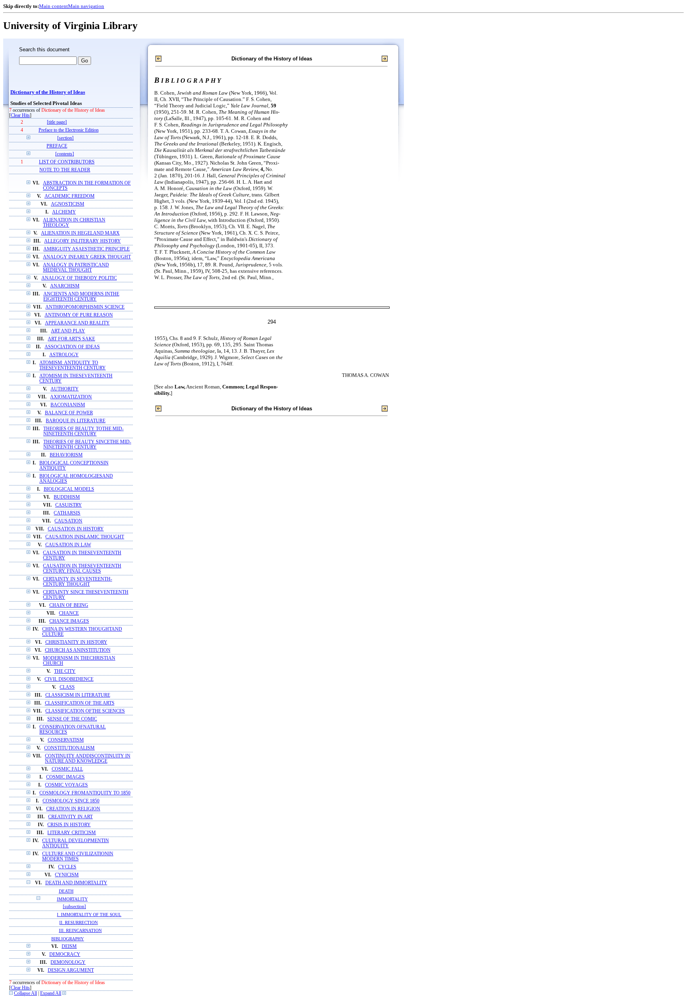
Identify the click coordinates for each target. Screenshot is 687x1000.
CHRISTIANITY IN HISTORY (76, 642)
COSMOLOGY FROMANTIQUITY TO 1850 (84, 793)
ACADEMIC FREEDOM (70, 196)
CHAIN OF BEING (68, 605)
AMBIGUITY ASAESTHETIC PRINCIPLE (86, 249)
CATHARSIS (67, 513)
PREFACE (57, 146)
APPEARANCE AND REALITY (77, 323)
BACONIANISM (67, 405)
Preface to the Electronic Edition (69, 130)
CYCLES (67, 867)
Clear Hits (20, 115)
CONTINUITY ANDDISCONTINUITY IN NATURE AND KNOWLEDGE (87, 758)
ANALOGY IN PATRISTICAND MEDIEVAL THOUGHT (76, 267)
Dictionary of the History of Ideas (47, 92)
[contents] (64, 154)
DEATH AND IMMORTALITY (76, 882)
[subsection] (74, 906)
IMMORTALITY (72, 899)
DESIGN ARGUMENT (71, 970)
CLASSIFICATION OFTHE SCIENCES (85, 711)
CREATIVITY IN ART (70, 816)
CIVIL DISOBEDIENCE (69, 679)
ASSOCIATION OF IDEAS (72, 347)
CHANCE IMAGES (69, 621)
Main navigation (86, 6)
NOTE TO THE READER (64, 170)
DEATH (66, 891)
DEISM (69, 946)
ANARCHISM (65, 286)
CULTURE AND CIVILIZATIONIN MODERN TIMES (77, 856)
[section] (65, 138)
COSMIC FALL (67, 769)
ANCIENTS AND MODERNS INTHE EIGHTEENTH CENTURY (81, 296)
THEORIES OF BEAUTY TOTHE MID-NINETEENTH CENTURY (83, 431)
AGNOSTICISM (67, 204)
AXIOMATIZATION (71, 397)
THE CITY (65, 671)
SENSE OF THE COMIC (72, 719)
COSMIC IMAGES (65, 777)
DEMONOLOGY (67, 962)
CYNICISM (67, 875)
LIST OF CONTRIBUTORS (67, 162)
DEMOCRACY (64, 954)
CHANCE (69, 613)
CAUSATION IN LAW (68, 545)
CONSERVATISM (66, 740)
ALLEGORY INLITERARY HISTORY (82, 241)
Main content (53, 6)
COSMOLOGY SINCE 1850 (71, 801)
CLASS (67, 687)
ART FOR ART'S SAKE (71, 339)
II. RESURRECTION (78, 922)
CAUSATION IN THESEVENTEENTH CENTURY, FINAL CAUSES (82, 568)
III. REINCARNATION (80, 930)
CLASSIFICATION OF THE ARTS (79, 703)
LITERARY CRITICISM (71, 832)
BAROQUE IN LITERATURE (75, 420)
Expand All (50, 993)
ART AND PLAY (68, 331)
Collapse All (25, 993)
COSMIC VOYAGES (66, 785)
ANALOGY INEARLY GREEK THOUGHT (87, 257)
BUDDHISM (67, 497)
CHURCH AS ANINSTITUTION (78, 650)
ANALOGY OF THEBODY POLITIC (79, 278)
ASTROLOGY (64, 354)
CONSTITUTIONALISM (69, 748)
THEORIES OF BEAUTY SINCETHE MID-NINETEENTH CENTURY (87, 444)
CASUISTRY (68, 505)
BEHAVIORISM (66, 455)
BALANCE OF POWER (69, 413)
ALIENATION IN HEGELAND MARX (80, 233)
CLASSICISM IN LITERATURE (77, 695)
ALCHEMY (64, 212)
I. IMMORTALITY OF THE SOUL (89, 915)
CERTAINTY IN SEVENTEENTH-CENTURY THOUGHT (77, 582)
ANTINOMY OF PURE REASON (79, 315)
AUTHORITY (64, 389)
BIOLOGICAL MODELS (69, 489)
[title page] (57, 122)
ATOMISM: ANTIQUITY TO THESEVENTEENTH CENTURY (72, 365)
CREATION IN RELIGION (73, 809)
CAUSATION (68, 521)
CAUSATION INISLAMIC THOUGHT (84, 537)
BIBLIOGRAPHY (67, 938)
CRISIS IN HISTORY (69, 824)
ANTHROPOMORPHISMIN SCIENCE (84, 307)
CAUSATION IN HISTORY (76, 529)
